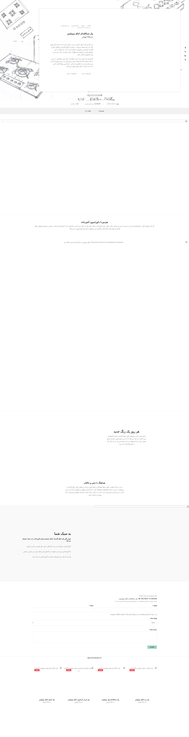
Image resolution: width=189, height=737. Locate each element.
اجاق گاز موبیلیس (75, 26)
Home (89, 26)
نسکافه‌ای (73, 104)
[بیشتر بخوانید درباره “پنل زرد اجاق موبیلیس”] (149, 694)
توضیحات (101, 111)
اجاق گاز (83, 26)
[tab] (101, 111)
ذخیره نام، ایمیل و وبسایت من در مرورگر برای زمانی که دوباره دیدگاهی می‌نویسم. (132, 614)
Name (91, 605)
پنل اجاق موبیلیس (65, 26)
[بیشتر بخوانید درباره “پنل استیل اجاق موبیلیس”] (54, 694)
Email (155, 605)
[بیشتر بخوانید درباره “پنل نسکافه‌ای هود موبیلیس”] (117, 694)
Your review (153, 630)
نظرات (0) (88, 111)
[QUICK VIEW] (134, 694)
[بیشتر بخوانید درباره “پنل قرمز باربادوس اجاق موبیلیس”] (86, 694)
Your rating (153, 618)
